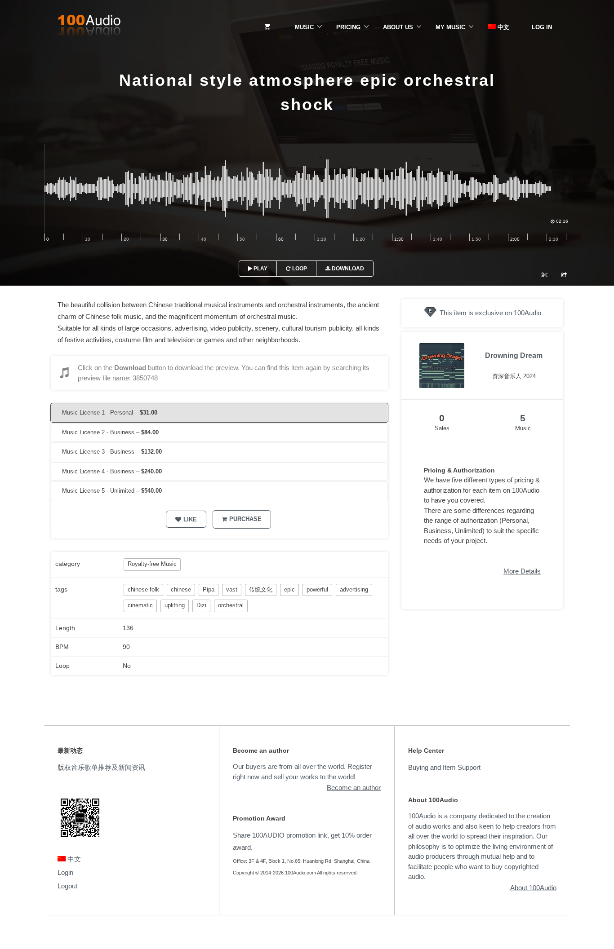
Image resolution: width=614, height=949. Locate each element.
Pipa (208, 589)
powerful (317, 589)
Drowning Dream (514, 355)
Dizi (201, 605)
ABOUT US (398, 27)
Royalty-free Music (152, 564)
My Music (450, 27)
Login (65, 872)
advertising (354, 589)
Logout (67, 886)
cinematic (140, 605)
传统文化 (260, 589)
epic (289, 589)
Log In (542, 27)
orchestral (231, 605)
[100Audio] (89, 27)
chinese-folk (143, 589)
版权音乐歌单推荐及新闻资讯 (101, 767)
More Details (522, 571)
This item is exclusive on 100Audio (490, 313)
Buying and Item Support (444, 767)
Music (304, 27)
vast (231, 589)
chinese (181, 589)
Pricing (348, 27)
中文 (502, 27)
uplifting (175, 605)
